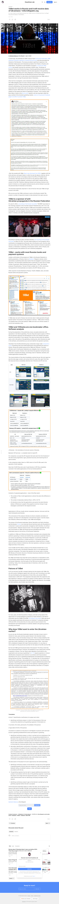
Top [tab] (10, 846)
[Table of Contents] (1, 452)
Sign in (55, 2)
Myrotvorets (25, 93)
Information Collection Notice (29, 872)
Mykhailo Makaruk (14, 56)
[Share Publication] (45, 2)
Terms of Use (35, 871)
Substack (24, 901)
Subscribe (49, 2)
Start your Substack (26, 898)
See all (10, 878)
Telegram (23, 815)
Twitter (18, 815)
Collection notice (37, 895)
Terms (32, 895)
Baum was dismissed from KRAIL (32, 173)
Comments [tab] (11, 831)
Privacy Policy (38, 872)
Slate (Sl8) (28, 815)
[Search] (42, 2)
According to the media (35, 618)
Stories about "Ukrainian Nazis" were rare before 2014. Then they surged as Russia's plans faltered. (23, 850)
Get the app (35, 898)
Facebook (14, 815)
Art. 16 (32, 653)
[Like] (10, 19)
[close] (40, 853)
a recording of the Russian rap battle (27, 204)
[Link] (7, 200)
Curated (10, 6)
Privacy (29, 895)
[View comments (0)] (12, 19)
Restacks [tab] (16, 831)
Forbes (19, 524)
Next (47, 823)
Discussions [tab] (17, 846)
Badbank (31, 259)
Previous (13, 823)
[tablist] (13, 831)
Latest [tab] (13, 846)
